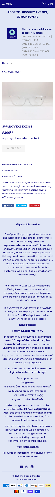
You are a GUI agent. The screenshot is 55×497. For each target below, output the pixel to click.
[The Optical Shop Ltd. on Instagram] (32, 467)
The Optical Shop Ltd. (30, 475)
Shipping (7, 138)
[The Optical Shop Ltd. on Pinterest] (26, 467)
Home (5, 63)
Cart (50, 3)
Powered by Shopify (26, 479)
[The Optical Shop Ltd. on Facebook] (21, 467)
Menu (9, 3)
